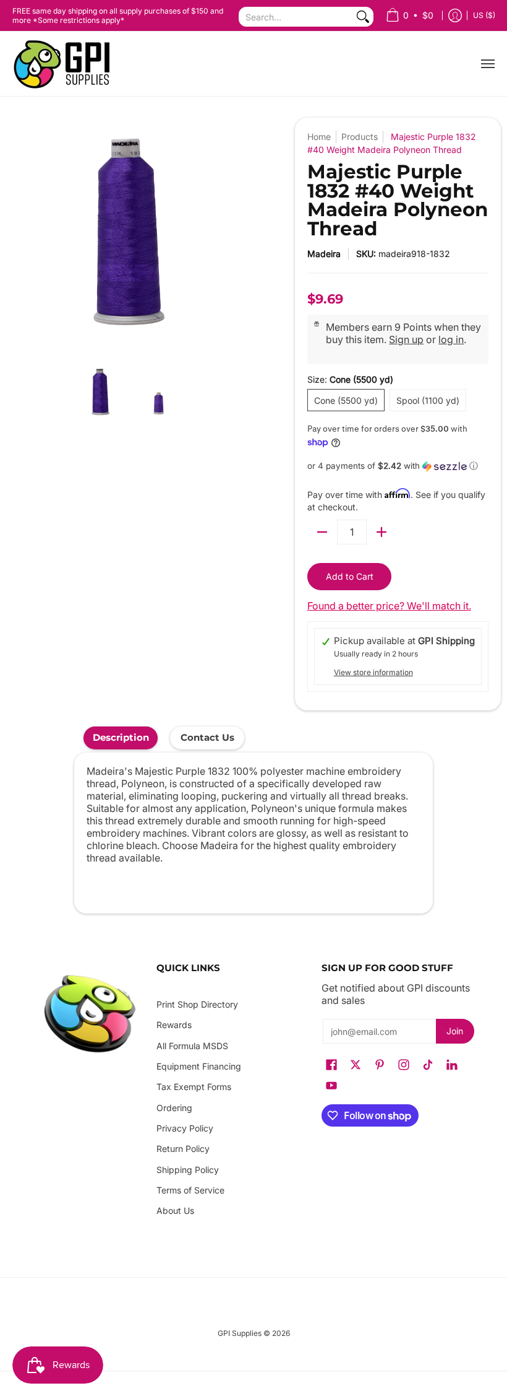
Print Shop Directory (197, 1004)
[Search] (363, 16)
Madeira (324, 253)
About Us (175, 1210)
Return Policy (183, 1148)
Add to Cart (349, 576)
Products (359, 136)
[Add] (381, 532)
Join (454, 1031)
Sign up (406, 339)
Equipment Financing (198, 1066)
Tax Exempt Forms (193, 1086)
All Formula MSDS (192, 1045)
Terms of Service (190, 1190)
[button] (397, 466)
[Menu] (487, 64)
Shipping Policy (187, 1169)
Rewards (174, 1024)
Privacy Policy (184, 1128)
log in (451, 339)
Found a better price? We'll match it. (389, 606)
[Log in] (455, 15)
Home (319, 136)
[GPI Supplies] (64, 64)
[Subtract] (322, 532)
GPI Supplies (240, 1333)
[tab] (120, 737)
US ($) (484, 15)
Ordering (174, 1107)
